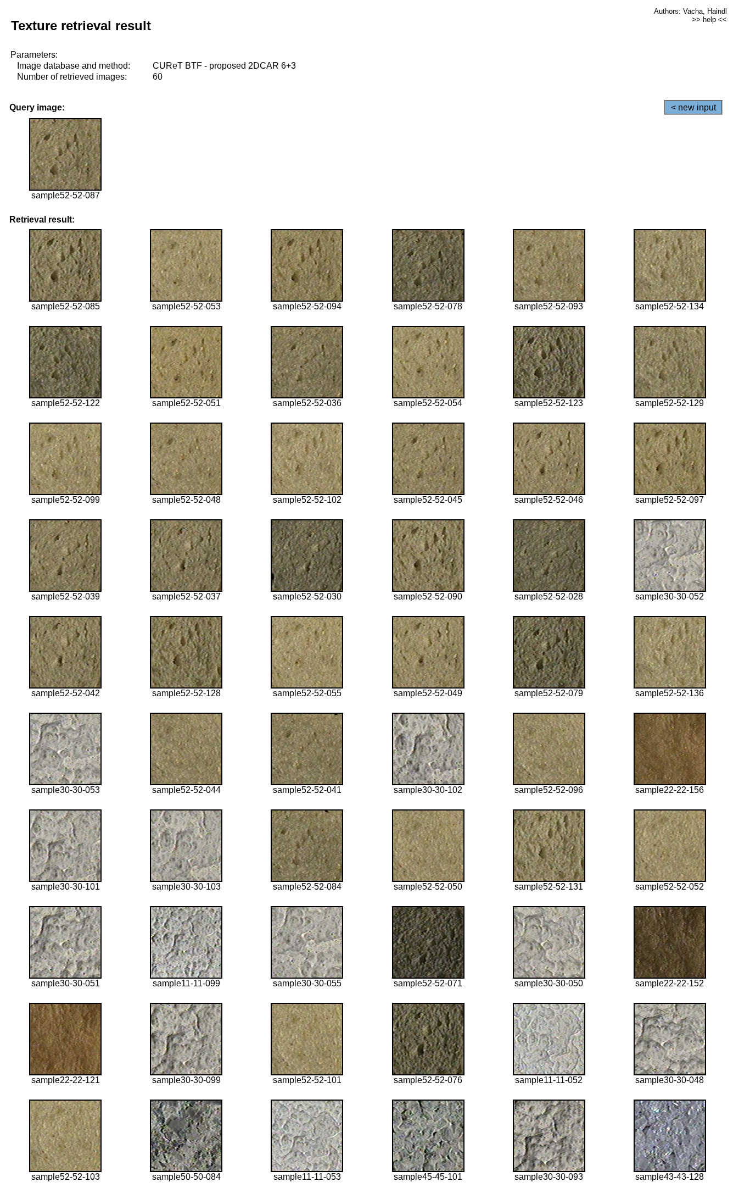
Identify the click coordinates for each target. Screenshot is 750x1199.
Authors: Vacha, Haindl (690, 11)
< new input (693, 107)
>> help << (709, 19)
